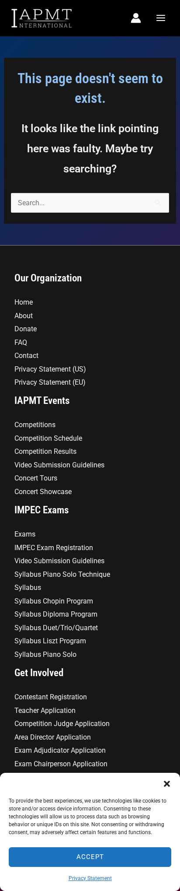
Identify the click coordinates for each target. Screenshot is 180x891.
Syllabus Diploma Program (55, 614)
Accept (90, 857)
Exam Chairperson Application (60, 764)
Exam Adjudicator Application (60, 750)
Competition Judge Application (62, 723)
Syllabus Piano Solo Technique (62, 574)
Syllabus (27, 587)
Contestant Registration (50, 697)
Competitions (34, 425)
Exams (24, 534)
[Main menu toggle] (160, 18)
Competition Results (45, 451)
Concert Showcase (43, 492)
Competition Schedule (48, 438)
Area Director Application (52, 737)
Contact (26, 355)
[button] (167, 783)
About (23, 316)
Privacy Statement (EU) (50, 382)
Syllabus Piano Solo (45, 654)
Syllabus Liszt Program (50, 641)
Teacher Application (45, 710)
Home (23, 302)
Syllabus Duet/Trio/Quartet (56, 628)
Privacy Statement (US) (50, 369)
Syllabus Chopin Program (53, 601)
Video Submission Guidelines (59, 465)
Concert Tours (35, 478)
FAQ (20, 342)
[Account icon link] (136, 18)
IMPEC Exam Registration (53, 548)
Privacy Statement (90, 878)
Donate (25, 329)
